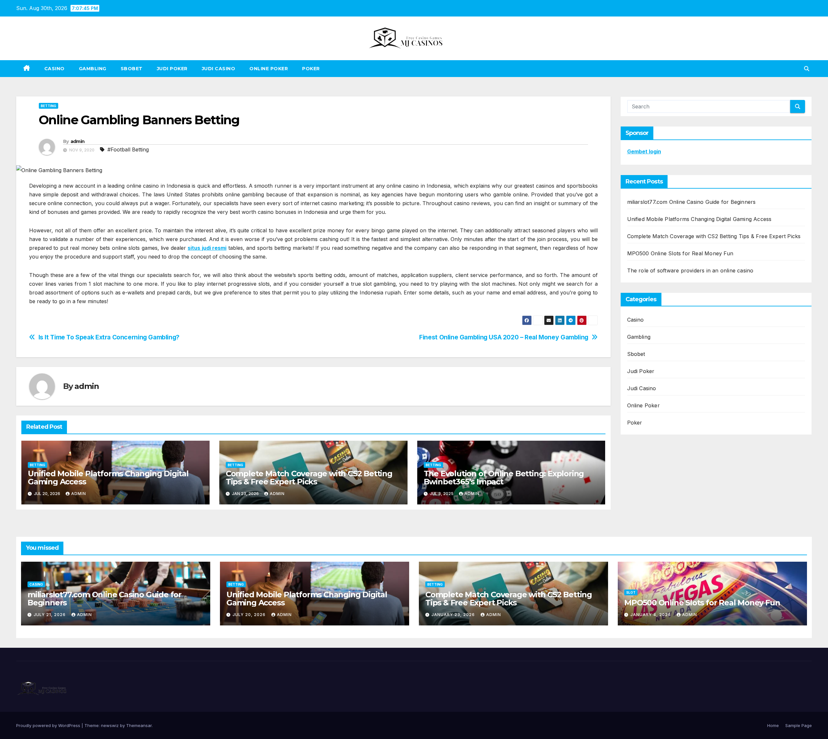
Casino (54, 69)
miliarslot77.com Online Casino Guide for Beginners (691, 202)
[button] (806, 68)
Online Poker (268, 69)
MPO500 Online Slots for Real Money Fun (680, 253)
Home (773, 725)
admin (78, 141)
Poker (311, 69)
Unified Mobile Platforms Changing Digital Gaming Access (108, 477)
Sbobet (132, 69)
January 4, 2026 (651, 614)
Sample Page (798, 725)
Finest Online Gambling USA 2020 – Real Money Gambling (503, 337)
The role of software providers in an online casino (690, 270)
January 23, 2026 (453, 614)
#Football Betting (128, 149)
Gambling (92, 69)
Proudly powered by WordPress (49, 725)
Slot (631, 592)
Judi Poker (172, 69)
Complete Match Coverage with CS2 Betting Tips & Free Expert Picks (309, 477)
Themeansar (139, 725)
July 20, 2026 (250, 614)
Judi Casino (218, 69)
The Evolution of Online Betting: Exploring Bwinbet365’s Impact (504, 477)
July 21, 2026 (50, 614)
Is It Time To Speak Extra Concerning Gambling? (109, 337)
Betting (48, 106)
